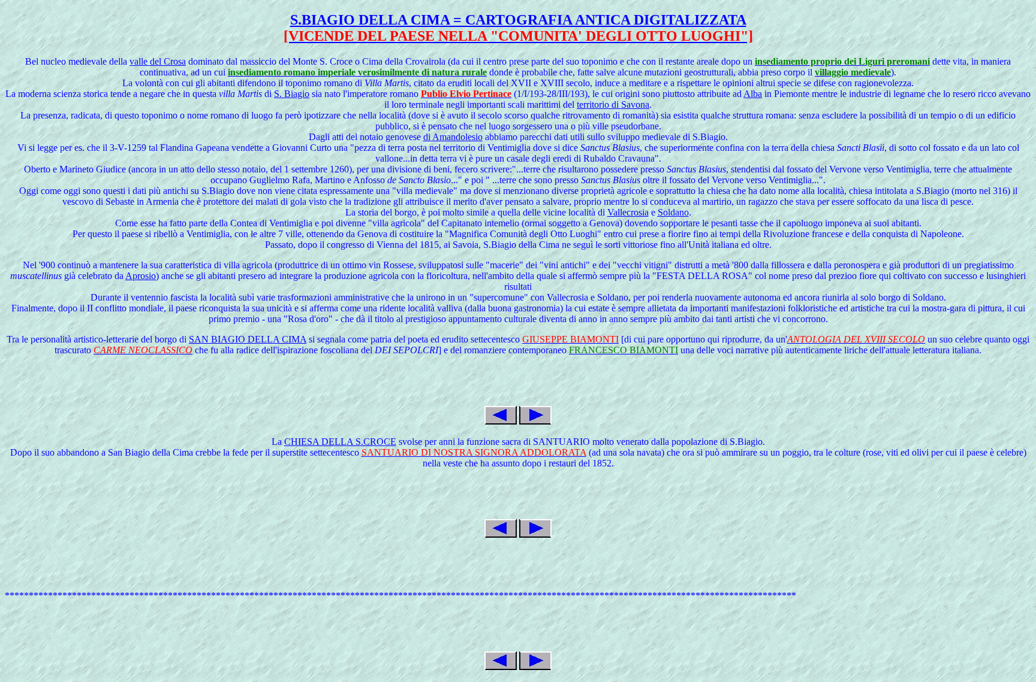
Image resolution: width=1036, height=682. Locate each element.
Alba (752, 94)
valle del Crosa (158, 61)
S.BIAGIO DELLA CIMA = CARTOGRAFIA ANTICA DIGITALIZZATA (518, 20)
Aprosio (140, 276)
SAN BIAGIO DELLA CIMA (247, 339)
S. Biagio (291, 94)
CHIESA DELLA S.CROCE (340, 442)
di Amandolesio (453, 137)
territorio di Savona (613, 104)
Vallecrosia (628, 212)
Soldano (673, 212)
